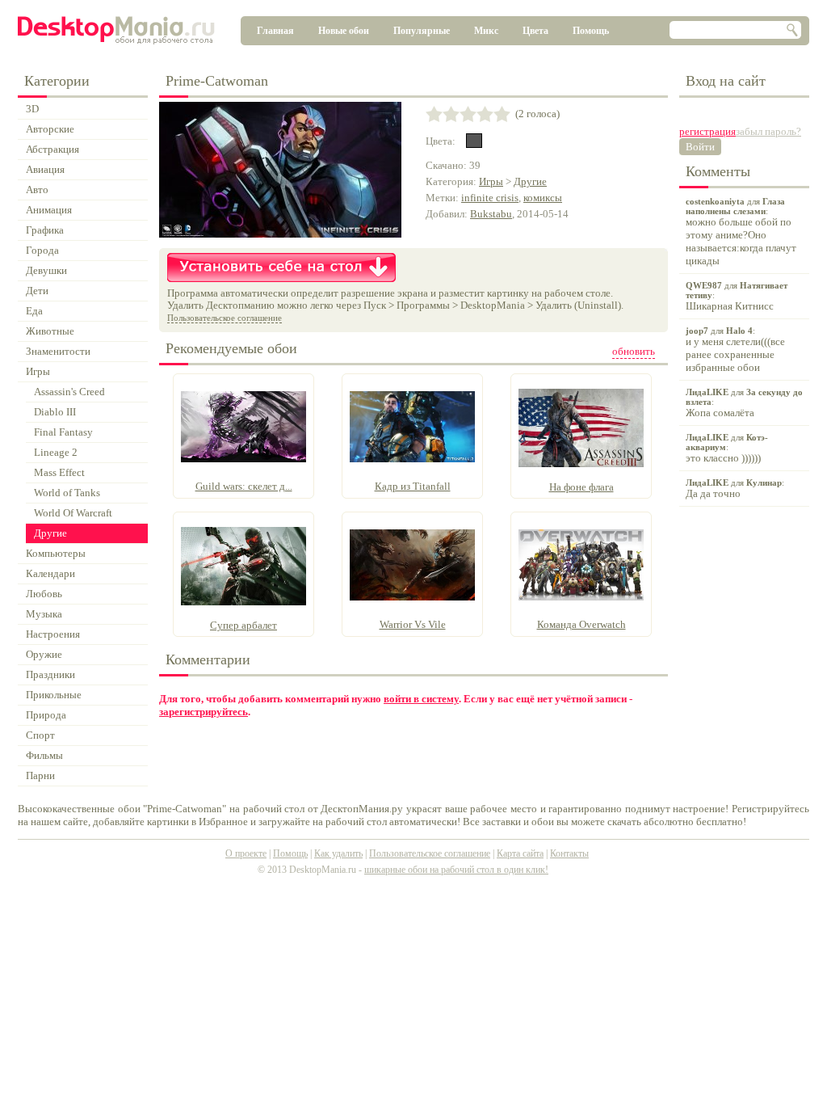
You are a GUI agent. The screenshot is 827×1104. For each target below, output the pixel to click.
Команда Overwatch (581, 624)
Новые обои (343, 30)
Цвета (535, 30)
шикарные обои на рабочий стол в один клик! (456, 869)
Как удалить (338, 853)
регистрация (707, 131)
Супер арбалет (243, 625)
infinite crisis (489, 198)
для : (741, 231)
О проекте (246, 853)
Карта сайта (520, 853)
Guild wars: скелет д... (243, 486)
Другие (530, 181)
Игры (491, 181)
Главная (275, 30)
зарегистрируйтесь (203, 712)
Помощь (591, 30)
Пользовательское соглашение (224, 317)
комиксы (542, 198)
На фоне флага (581, 487)
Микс (486, 30)
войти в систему (421, 699)
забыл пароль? (768, 131)
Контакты (569, 853)
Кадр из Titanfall (413, 486)
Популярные (421, 30)
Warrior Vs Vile (413, 624)
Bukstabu (491, 214)
